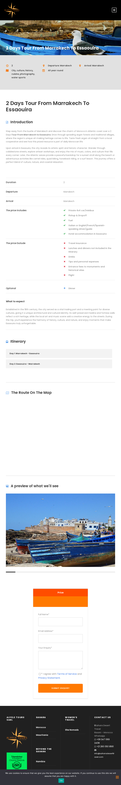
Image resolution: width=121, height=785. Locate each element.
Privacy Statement (49, 678)
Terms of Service (67, 674)
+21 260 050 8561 (105, 746)
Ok (61, 780)
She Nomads (72, 729)
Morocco (41, 727)
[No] (117, 777)
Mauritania (42, 735)
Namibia (40, 761)
